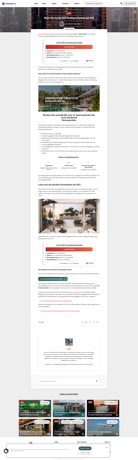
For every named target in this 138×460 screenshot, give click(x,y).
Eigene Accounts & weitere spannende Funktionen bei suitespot (61, 311)
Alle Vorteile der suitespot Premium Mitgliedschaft (57, 301)
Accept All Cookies (85, 448)
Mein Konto (131, 3)
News (36, 3)
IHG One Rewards (43, 34)
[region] (58, 450)
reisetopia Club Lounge (60, 364)
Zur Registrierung (69, 47)
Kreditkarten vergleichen (94, 3)
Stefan (70, 24)
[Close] (106, 447)
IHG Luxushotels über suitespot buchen (51, 279)
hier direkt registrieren (76, 292)
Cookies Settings (85, 453)
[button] (6, 451)
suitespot (67, 274)
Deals (69, 13)
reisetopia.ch (10, 3)
